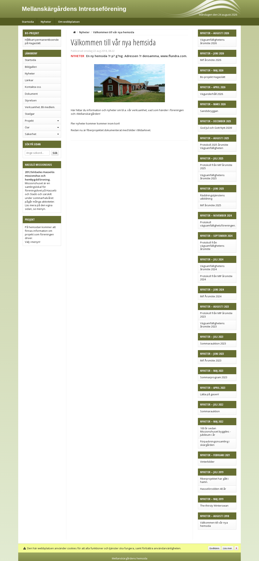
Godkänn (214, 548)
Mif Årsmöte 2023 (210, 360)
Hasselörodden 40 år (213, 489)
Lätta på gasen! (209, 394)
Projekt (29, 120)
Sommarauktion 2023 (213, 343)
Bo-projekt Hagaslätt (212, 77)
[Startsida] (74, 32)
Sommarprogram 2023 (213, 377)
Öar (27, 127)
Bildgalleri (31, 67)
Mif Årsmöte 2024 (210, 296)
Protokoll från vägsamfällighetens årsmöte (212, 246)
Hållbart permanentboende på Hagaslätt (42, 41)
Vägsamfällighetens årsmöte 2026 (212, 41)
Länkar (29, 80)
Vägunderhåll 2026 (211, 94)
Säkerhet (30, 134)
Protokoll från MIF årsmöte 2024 (216, 277)
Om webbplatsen (69, 21)
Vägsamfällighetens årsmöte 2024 (212, 267)
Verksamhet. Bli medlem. (40, 107)
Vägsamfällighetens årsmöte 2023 (212, 324)
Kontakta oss (33, 87)
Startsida (28, 21)
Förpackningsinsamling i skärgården (214, 443)
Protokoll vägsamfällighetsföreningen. (218, 223)
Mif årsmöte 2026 (210, 60)
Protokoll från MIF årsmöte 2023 (216, 314)
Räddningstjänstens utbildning (212, 196)
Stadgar (30, 114)
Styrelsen (31, 100)
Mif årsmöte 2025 (210, 205)
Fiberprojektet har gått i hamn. (214, 480)
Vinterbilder (207, 461)
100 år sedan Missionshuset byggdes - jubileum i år (215, 431)
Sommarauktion (210, 411)
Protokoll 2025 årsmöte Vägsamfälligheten (214, 146)
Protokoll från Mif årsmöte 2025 (216, 166)
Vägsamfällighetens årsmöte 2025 (212, 176)
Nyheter (46, 21)
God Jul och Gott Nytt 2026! (216, 128)
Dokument (31, 94)
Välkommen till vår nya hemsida (214, 524)
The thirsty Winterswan (214, 505)
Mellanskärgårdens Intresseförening (74, 8)
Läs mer (227, 548)
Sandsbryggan (209, 111)
